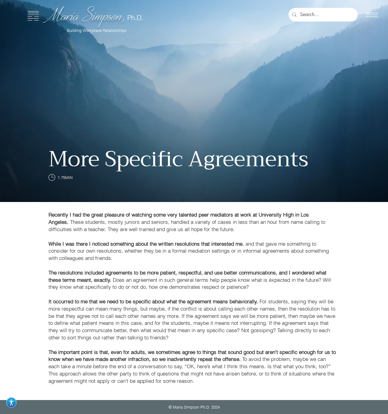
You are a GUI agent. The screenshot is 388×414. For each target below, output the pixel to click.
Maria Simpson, (88, 15)
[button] (371, 15)
